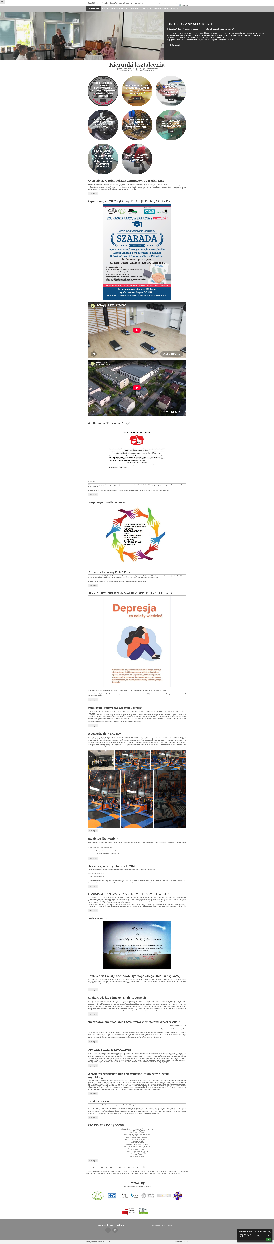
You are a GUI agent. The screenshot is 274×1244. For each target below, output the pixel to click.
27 (133, 1167)
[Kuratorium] (112, 1195)
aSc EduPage (184, 1242)
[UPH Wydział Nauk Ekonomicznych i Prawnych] (164, 1195)
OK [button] (269, 1239)
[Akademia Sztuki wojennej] (148, 1195)
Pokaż (103, 101)
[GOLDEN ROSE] (124, 1195)
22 (111, 1167)
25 (124, 1167)
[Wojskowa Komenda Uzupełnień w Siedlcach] (177, 1195)
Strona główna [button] (93, 9)
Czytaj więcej (175, 45)
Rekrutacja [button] (135, 9)
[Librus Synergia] (162, 1211)
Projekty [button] (146, 9)
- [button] (110, 1242)
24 (120, 1167)
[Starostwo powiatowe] (98, 1195)
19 (97, 1167)
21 (106, 1167)
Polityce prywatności (263, 1236)
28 (137, 1167)
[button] (2, 2)
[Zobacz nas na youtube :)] (115, 1230)
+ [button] (107, 1242)
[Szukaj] (176, 3)
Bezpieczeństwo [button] (160, 9)
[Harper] (135, 1195)
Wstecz (91, 1167)
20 (102, 1167)
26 (129, 1167)
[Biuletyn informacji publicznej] (111, 1212)
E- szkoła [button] (174, 9)
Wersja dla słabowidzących (95, 1242)
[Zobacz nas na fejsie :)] (108, 1230)
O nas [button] (104, 9)
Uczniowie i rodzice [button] (118, 9)
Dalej (143, 1167)
